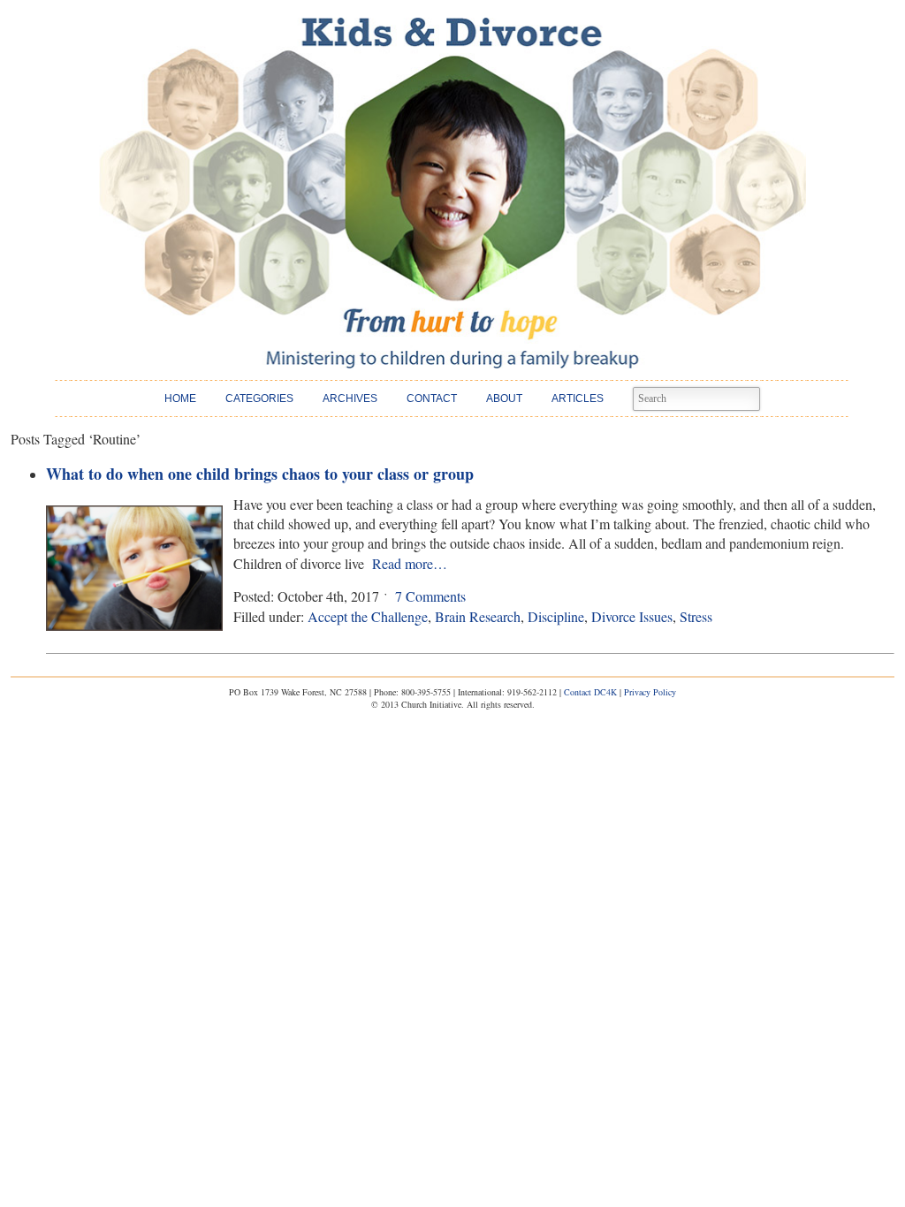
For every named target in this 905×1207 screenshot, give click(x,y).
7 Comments (430, 596)
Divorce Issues (632, 616)
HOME (180, 398)
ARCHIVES (350, 398)
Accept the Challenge (368, 616)
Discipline (556, 616)
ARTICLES (577, 398)
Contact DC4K (590, 692)
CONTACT (432, 398)
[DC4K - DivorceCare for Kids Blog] (452, 193)
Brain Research (478, 616)
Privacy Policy (650, 692)
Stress (696, 616)
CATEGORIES (259, 398)
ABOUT (504, 398)
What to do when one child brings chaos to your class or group (260, 473)
